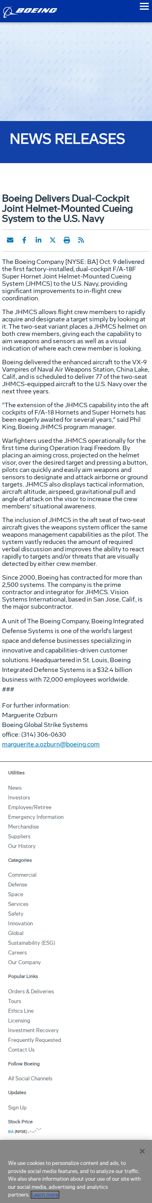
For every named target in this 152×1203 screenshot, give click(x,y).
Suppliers (19, 836)
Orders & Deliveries (31, 991)
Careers (17, 953)
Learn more (45, 1195)
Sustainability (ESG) (31, 943)
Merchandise (23, 827)
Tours (14, 1001)
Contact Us (21, 1050)
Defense (17, 885)
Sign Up (17, 1108)
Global (16, 933)
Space (15, 894)
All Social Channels (30, 1078)
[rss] (81, 240)
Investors (19, 798)
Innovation (20, 923)
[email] (10, 240)
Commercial (22, 875)
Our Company (24, 962)
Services (18, 904)
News (14, 788)
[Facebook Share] (24, 240)
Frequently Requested (34, 1040)
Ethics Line (21, 1011)
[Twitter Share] (53, 240)
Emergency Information (36, 817)
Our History (22, 846)
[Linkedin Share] (38, 240)
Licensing (19, 1021)
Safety (16, 914)
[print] (67, 240)
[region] (76, 1171)
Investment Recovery (33, 1030)
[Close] (142, 1151)
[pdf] (95, 240)
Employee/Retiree (29, 807)
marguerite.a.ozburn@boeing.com (51, 744)
